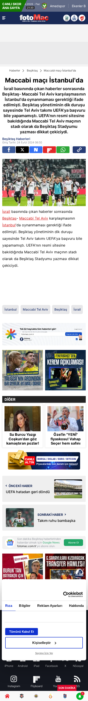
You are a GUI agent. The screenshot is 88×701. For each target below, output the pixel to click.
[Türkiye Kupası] (82, 18)
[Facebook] (8, 149)
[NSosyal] (35, 149)
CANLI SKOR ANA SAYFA (11, 6)
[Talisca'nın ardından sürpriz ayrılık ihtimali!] (22, 370)
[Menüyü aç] (3, 18)
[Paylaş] (79, 149)
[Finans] (44, 460)
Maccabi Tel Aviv (33, 218)
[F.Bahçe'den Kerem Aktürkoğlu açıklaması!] (65, 370)
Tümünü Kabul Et (21, 631)
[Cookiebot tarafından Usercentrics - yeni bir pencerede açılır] (63, 594)
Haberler (14, 70)
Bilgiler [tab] (24, 606)
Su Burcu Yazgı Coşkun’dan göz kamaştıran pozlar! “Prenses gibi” (22, 441)
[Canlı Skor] (74, 18)
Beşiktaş (32, 70)
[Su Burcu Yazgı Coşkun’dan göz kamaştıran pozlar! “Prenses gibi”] (23, 418)
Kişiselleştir (41, 643)
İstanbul (9, 225)
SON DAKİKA (66, 688)
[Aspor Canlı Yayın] (66, 18)
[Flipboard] (49, 149)
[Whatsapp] (62, 149)
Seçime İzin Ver (44, 653)
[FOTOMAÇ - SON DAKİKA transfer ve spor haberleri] (34, 18)
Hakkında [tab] (76, 606)
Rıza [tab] (8, 606)
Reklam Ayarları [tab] (49, 606)
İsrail (6, 211)
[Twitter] (22, 149)
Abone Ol (73, 542)
